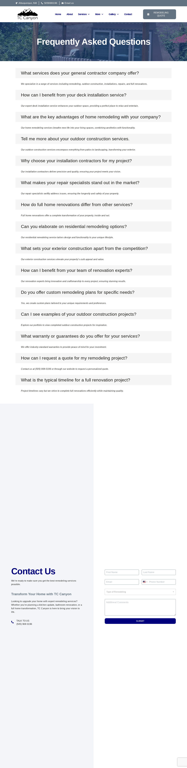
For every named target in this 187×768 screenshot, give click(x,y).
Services (82, 14)
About (70, 14)
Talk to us (22, 621)
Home (58, 14)
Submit (140, 621)
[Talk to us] (12, 622)
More (97, 14)
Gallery (112, 14)
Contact (128, 14)
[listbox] (140, 592)
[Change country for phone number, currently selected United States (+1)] (145, 582)
